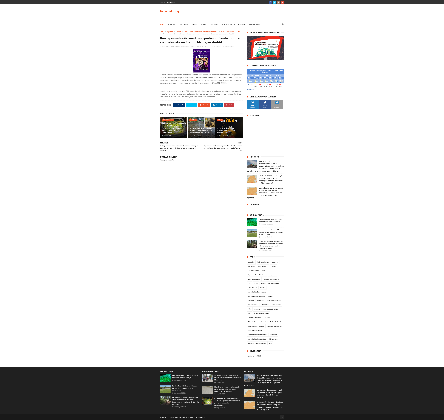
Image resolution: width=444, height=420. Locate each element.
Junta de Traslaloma (274, 326)
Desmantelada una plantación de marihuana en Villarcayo (270, 220)
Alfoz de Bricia (253, 322)
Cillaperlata (273, 339)
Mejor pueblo (254, 24)
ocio (263, 271)
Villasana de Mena (254, 318)
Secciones (184, 24)
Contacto (171, 2)
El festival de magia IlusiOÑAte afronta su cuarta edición (226, 130)
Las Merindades (168, 120)
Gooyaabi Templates (197, 417)
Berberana (273, 335)
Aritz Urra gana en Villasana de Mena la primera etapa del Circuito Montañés (227, 377)
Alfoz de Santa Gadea (256, 326)
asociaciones (252, 305)
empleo (270, 296)
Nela (270, 343)
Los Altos (267, 318)
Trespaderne (276, 305)
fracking (257, 309)
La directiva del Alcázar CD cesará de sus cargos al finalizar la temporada (271, 232)
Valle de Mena (263, 266)
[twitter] (274, 2)
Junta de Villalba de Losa (257, 343)
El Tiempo (242, 24)
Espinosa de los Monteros (257, 275)
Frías (249, 309)
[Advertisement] (242, 13)
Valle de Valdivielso (255, 330)
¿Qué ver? (215, 24)
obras (256, 283)
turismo (251, 301)
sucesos (275, 262)
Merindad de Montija (270, 309)
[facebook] (270, 2)
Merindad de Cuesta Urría (257, 339)
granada (193, 120)
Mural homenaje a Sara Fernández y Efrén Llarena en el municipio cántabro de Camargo (228, 389)
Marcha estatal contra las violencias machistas (201, 32)
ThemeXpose (173, 417)
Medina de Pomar (227, 32)
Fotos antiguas (228, 24)
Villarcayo (251, 266)
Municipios (172, 24)
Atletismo (260, 301)
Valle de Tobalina (254, 279)
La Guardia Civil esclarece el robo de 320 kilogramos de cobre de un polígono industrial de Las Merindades (174, 128)
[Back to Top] (282, 417)
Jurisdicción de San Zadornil (271, 322)
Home (162, 24)
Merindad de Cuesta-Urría (257, 335)
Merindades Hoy (169, 11)
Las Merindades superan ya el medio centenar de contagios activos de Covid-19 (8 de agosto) (271, 179)
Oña (249, 283)
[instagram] (278, 2)
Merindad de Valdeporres (270, 283)
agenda (170, 32)
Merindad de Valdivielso (256, 296)
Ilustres (204, 24)
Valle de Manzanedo (261, 313)
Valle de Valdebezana (271, 279)
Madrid (178, 32)
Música (262, 288)
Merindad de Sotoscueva (257, 292)
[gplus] (282, 2)
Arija (249, 313)
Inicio (162, 2)
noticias (239, 32)
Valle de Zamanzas (274, 301)
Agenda (195, 24)
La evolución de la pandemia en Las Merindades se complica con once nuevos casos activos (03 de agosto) (265, 193)
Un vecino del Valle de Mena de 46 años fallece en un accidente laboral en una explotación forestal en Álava (271, 244)
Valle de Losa (252, 288)
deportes (272, 275)
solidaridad (264, 305)
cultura (273, 266)
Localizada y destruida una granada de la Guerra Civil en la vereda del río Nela (201, 130)
